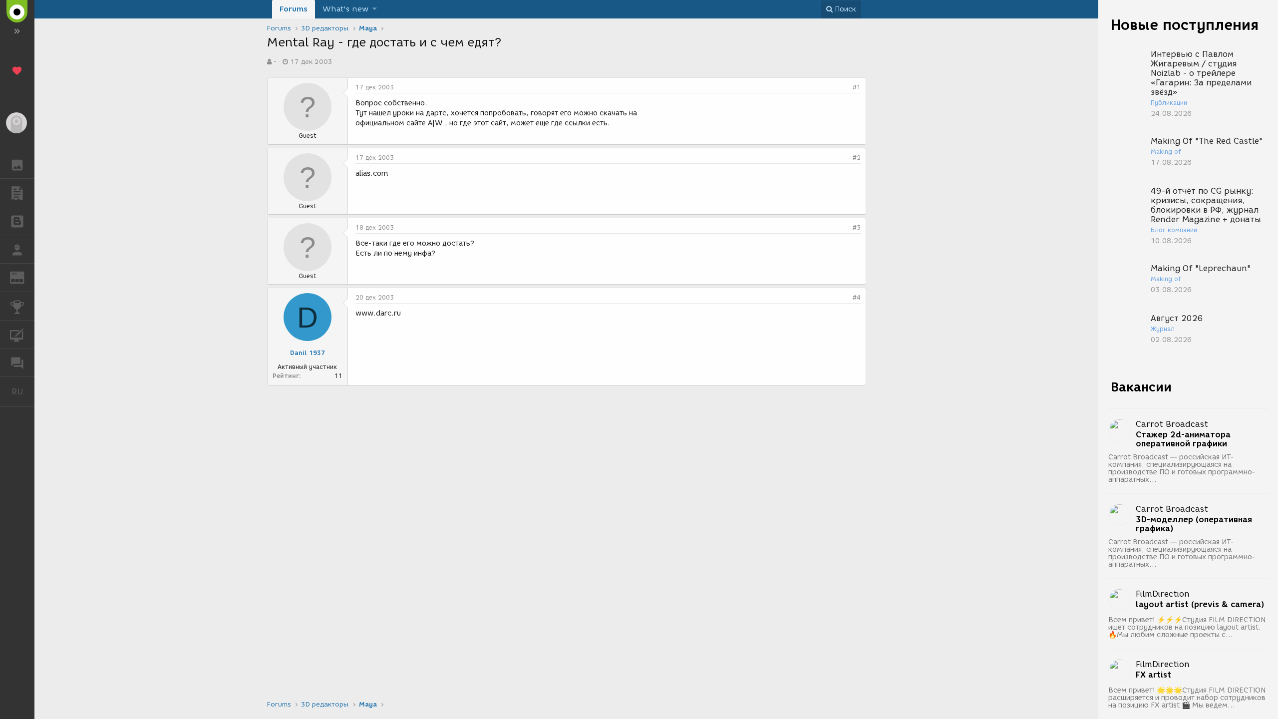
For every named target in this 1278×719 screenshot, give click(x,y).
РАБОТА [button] (17, 249)
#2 (857, 157)
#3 (857, 227)
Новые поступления (1185, 24)
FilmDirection (1163, 594)
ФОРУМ (17, 362)
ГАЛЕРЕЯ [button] (17, 164)
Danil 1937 (307, 353)
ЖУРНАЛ (23, 277)
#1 (857, 87)
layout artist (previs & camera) (1200, 604)
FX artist (1153, 675)
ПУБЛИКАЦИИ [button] (17, 193)
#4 (857, 297)
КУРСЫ (17, 335)
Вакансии (1141, 386)
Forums (294, 8)
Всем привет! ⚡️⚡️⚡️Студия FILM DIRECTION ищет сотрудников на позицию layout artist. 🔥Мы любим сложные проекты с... (1187, 627)
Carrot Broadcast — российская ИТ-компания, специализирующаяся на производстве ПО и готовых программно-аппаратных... (1182, 468)
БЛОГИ (17, 221)
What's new (345, 8)
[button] (374, 9)
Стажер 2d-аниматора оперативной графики (1183, 439)
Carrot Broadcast (1172, 424)
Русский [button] (22, 391)
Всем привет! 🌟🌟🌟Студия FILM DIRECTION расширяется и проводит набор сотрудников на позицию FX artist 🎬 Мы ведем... (1187, 698)
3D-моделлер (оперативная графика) (1194, 524)
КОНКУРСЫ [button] (17, 306)
